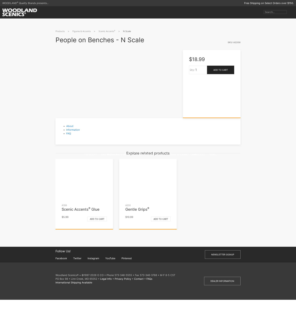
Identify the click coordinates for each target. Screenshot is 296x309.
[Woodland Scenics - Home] (19, 12)
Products (91, 154)
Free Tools (198, 154)
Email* (249, 71)
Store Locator (178, 154)
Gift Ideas (129, 154)
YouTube (110, 258)
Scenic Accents (107, 31)
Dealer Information (222, 281)
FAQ (68, 133)
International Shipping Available (74, 282)
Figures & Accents (81, 31)
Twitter (77, 258)
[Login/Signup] (289, 12)
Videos (161, 154)
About (69, 126)
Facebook (61, 258)
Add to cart (97, 219)
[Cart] (293, 12)
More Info (251, 95)
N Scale (127, 31)
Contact (139, 278)
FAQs (149, 278)
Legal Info (106, 278)
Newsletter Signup (222, 254)
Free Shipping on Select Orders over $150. (269, 3)
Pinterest (126, 258)
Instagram (93, 258)
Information (73, 129)
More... (214, 154)
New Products (110, 154)
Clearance (146, 154)
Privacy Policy (123, 278)
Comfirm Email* (254, 81)
